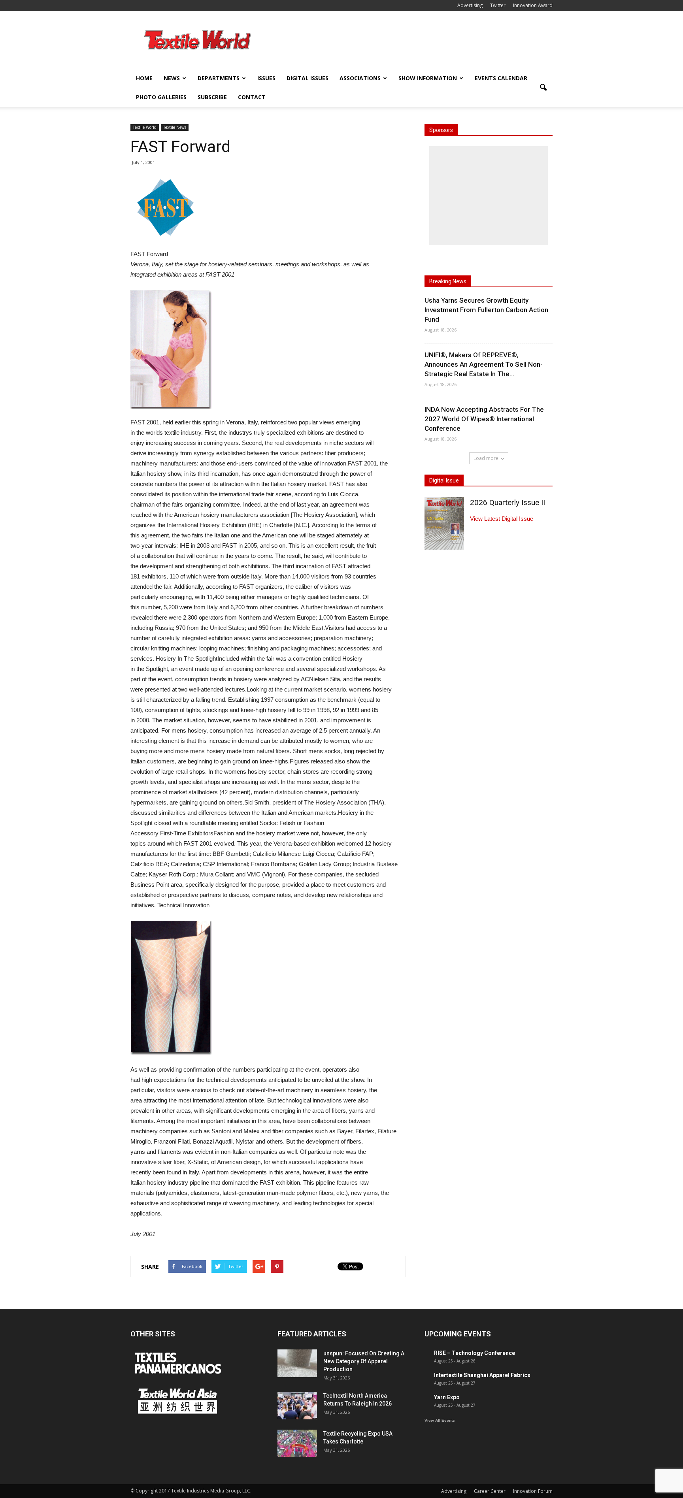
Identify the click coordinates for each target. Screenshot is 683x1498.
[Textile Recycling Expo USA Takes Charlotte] (297, 1443)
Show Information (427, 78)
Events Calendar (501, 78)
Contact (252, 97)
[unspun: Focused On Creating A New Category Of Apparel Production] (297, 1363)
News (172, 78)
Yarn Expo (447, 1397)
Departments (219, 78)
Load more (486, 458)
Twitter (498, 5)
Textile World (145, 127)
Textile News (174, 127)
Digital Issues (307, 78)
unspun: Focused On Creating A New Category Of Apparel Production (363, 1361)
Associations (360, 78)
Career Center (490, 1491)
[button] (543, 87)
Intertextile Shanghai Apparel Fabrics (482, 1375)
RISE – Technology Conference (474, 1353)
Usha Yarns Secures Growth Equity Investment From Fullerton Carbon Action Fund (486, 309)
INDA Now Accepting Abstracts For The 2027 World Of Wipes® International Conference (484, 418)
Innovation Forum (533, 1491)
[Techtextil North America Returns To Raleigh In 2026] (297, 1405)
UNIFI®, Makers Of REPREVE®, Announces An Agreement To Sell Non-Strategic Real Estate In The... (484, 364)
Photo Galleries (161, 97)
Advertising (470, 5)
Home (144, 78)
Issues (266, 78)
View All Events (440, 1420)
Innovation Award (533, 5)
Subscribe (212, 97)
